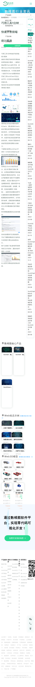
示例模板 (8, 31)
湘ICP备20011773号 (25, 677)
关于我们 (8, 42)
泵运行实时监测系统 (10, 451)
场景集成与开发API (9, 584)
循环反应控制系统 (19, 439)
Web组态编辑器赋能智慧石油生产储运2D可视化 (30, 108)
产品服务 (8, 15)
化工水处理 (19, 428)
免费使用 (17, 46)
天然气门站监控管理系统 (23, 451)
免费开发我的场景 (16, 538)
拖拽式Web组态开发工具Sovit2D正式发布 (30, 322)
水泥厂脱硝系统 (8, 428)
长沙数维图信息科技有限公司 (20, 675)
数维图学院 (9, 26)
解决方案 (8, 20)
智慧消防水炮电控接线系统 (12, 439)
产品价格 (8, 36)
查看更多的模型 (25, 457)
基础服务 (3, 598)
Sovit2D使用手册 (10, 569)
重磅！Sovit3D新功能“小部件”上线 (30, 148)
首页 (6, 10)
